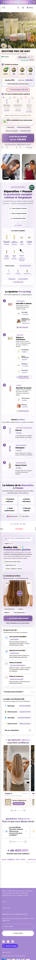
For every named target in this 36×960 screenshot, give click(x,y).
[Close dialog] (32, 457)
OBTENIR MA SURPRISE (18, 501)
